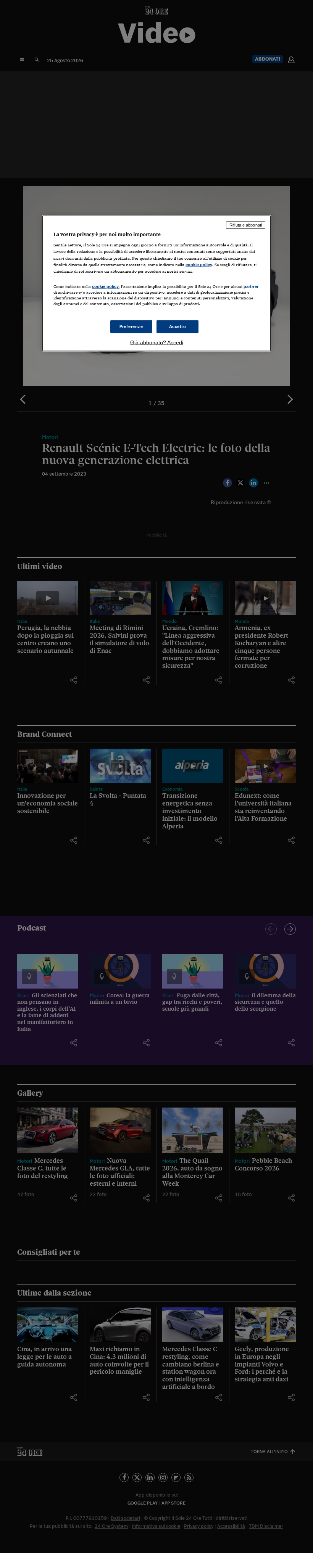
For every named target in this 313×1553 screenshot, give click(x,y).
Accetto (177, 326)
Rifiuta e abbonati (245, 224)
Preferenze (131, 326)
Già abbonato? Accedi (156, 342)
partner (251, 286)
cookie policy (199, 264)
